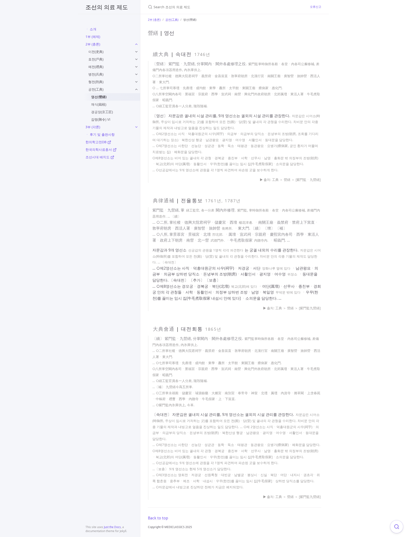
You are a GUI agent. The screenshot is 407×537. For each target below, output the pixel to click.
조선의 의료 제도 (106, 7)
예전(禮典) (95, 66)
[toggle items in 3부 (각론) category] (136, 127)
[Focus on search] (396, 526)
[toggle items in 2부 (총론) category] (136, 44)
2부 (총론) (92, 44)
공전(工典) (95, 89)
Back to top (158, 518)
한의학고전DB (96, 142)
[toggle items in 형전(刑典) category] (136, 82)
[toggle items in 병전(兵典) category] (136, 74)
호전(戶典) (95, 59)
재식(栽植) (98, 104)
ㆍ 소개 (90, 29)
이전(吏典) (95, 51)
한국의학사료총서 (99, 149)
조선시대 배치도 (97, 157)
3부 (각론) (92, 127)
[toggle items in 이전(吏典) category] (136, 52)
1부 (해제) (92, 36)
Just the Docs (112, 527)
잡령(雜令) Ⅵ (100, 119)
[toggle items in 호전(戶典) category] (136, 59)
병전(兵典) (95, 74)
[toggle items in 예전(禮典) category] (136, 67)
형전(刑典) (95, 82)
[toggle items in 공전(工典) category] (136, 89)
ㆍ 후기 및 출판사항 (100, 134)
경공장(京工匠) (102, 112)
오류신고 (315, 7)
